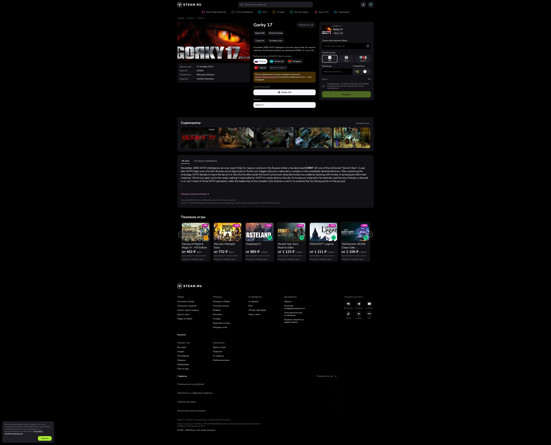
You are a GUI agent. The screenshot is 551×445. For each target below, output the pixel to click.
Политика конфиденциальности (294, 307)
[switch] (366, 71)
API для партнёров (257, 310)
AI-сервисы (218, 356)
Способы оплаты (221, 305)
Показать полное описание (195, 194)
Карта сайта (254, 314)
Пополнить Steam (185, 301)
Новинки (181, 360)
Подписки (217, 351)
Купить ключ (183, 314)
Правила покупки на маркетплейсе (293, 321)
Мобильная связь (221, 360)
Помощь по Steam (221, 301)
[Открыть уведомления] (371, 4)
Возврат (217, 310)
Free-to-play (183, 368)
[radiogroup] (346, 59)
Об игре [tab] (185, 160)
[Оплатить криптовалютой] (363, 59)
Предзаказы (183, 364)
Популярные (183, 356)
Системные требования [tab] (205, 160)
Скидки (180, 351)
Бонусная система (221, 323)
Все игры (181, 347)
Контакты (217, 314)
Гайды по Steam (184, 318)
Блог (251, 305)
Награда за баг (220, 327)
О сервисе (253, 301)
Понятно (44, 438)
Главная (180, 18)
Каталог (190, 18)
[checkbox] (323, 86)
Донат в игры (219, 347)
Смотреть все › (363, 123)
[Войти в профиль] (363, 4)
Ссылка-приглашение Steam (345, 43)
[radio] (329, 59)
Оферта (288, 301)
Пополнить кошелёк (187, 305)
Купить (346, 94)
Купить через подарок (188, 310)
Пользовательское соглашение (293, 314)
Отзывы (217, 318)
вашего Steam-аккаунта (266, 77)
